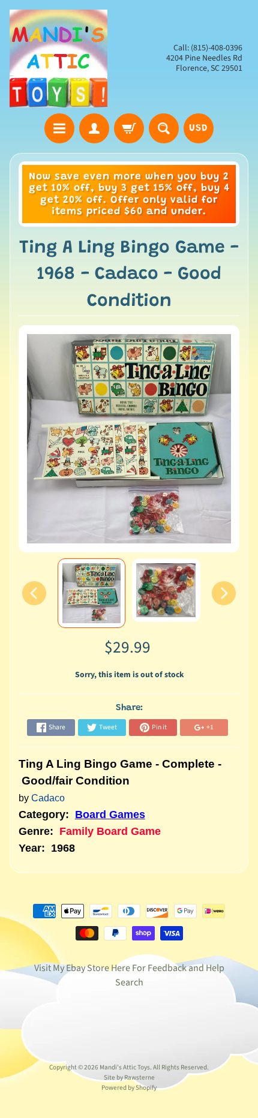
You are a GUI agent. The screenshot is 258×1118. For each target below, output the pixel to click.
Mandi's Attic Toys (125, 1067)
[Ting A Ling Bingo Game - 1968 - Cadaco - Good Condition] (91, 593)
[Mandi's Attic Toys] (58, 58)
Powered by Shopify (129, 1087)
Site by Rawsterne (129, 1077)
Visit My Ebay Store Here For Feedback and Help (129, 968)
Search (129, 982)
